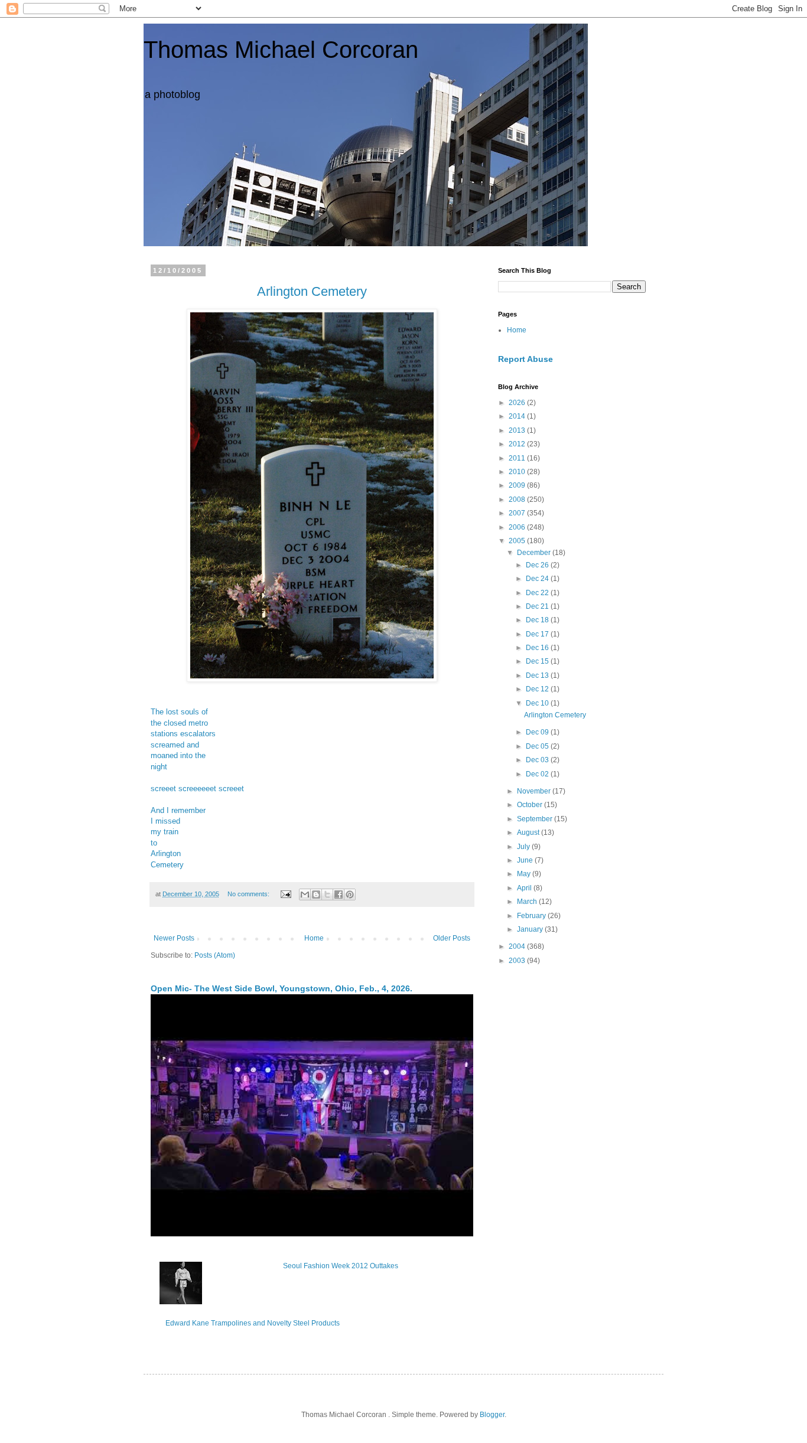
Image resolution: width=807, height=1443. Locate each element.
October (530, 805)
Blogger (492, 1415)
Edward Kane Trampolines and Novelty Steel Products (252, 1323)
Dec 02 (538, 774)
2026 (518, 403)
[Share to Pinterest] (350, 894)
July (524, 847)
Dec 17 (538, 634)
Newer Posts (174, 938)
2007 (518, 513)
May (524, 874)
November (534, 791)
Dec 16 (538, 648)
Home (314, 938)
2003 (518, 960)
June (526, 860)
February (532, 916)
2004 (518, 946)
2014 (518, 416)
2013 (518, 430)
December (534, 553)
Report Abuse (525, 359)
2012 (518, 444)
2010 (518, 472)
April (525, 888)
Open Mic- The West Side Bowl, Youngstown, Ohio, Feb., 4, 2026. (281, 988)
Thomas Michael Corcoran (281, 50)
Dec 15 (538, 661)
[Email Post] (285, 893)
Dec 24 (538, 578)
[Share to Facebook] (338, 894)
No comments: (249, 893)
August (529, 832)
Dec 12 (538, 689)
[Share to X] (327, 894)
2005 (518, 541)
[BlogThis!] (316, 894)
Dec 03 (538, 760)
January (531, 929)
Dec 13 (538, 675)
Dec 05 (538, 746)
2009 (518, 485)
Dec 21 (538, 606)
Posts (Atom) (214, 955)
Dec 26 (538, 565)
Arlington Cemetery (312, 291)
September (535, 819)
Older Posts (451, 938)
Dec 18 (538, 620)
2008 (518, 499)
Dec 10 (538, 703)
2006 (518, 527)
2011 (518, 458)
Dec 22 (538, 593)
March (528, 901)
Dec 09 (538, 732)
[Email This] (305, 894)
